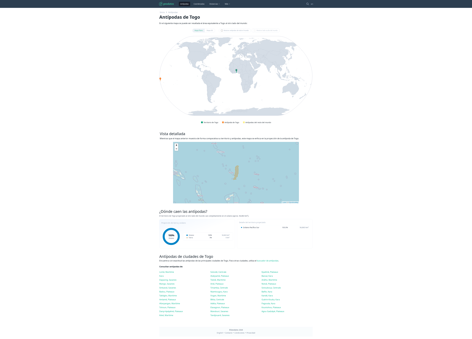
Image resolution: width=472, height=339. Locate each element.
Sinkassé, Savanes (167, 287)
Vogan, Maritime (218, 295)
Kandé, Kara (267, 295)
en (312, 4)
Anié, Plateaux (216, 283)
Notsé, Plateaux (269, 283)
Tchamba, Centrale (219, 287)
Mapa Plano (199, 30)
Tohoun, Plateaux (167, 307)
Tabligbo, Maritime (168, 295)
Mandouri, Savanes (219, 311)
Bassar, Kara (267, 276)
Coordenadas (199, 4)
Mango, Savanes (167, 283)
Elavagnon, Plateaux (219, 307)
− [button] (176, 148)
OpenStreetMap (293, 202)
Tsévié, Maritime (218, 280)
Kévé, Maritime (166, 315)
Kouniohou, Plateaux (271, 307)
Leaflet (284, 202)
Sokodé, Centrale (218, 272)
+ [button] (176, 145)
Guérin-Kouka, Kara (271, 299)
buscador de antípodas (267, 260)
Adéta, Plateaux (217, 303)
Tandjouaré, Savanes (220, 315)
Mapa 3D (210, 30)
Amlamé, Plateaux (167, 299)
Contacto (228, 333)
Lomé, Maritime (166, 272)
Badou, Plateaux (166, 291)
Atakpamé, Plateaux (219, 276)
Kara (161, 276)
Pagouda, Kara (268, 303)
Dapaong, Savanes (168, 280)
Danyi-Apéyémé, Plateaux (171, 311)
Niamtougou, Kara (219, 291)
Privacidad (251, 333)
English (220, 333)
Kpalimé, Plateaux (270, 272)
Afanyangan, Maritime (169, 303)
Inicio (162, 12)
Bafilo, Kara (267, 291)
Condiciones (239, 333)
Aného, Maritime (269, 280)
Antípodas (184, 4)
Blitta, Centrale (217, 299)
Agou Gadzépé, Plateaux (273, 311)
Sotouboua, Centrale (271, 287)
